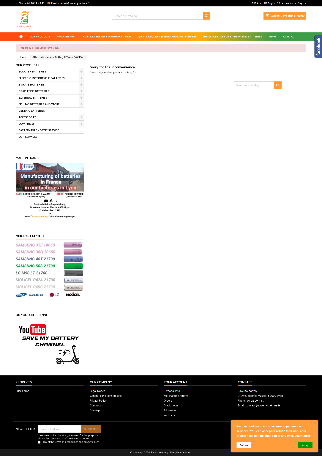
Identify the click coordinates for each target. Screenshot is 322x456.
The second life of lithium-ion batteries (232, 36)
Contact (289, 36)
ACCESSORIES (27, 117)
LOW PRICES (27, 123)
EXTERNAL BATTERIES (33, 97)
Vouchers (169, 415)
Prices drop (22, 390)
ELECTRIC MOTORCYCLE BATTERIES (42, 78)
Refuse (244, 445)
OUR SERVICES (28, 136)
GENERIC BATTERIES (32, 110)
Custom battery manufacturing (107, 36)
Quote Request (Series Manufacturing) (167, 36)
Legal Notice (97, 390)
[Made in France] (50, 190)
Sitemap (95, 410)
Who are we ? (66, 36)
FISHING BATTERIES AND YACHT (39, 104)
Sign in (302, 3)
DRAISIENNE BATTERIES (34, 91)
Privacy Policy (98, 400)
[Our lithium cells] (50, 268)
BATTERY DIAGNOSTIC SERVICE (39, 130)
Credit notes (171, 405)
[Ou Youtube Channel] (50, 343)
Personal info (172, 390)
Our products (39, 36)
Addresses (170, 410)
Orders (168, 400)
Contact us (96, 405)
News (273, 36)
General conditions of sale (106, 395)
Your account (175, 382)
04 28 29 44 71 (35, 3)
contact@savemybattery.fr (73, 3)
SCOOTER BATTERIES (32, 71)
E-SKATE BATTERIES (31, 84)
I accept (305, 445)
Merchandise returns (176, 395)
